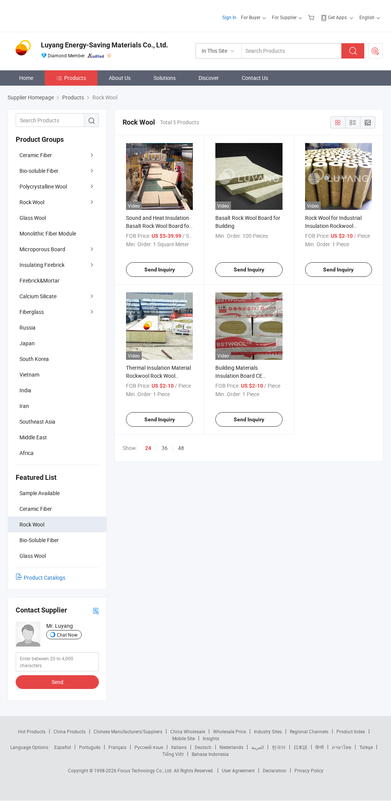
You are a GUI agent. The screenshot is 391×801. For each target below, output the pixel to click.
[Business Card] (96, 610)
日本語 (300, 747)
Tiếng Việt (173, 754)
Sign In (229, 17)
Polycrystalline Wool (43, 186)
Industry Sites (268, 731)
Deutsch (203, 747)
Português (89, 747)
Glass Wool (32, 217)
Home (26, 77)
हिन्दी (319, 747)
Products (75, 77)
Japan (27, 343)
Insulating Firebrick (42, 264)
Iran (24, 405)
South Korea (34, 358)
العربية (257, 747)
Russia (27, 327)
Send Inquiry (159, 269)
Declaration (274, 770)
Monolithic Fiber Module (47, 233)
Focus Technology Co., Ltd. (146, 770)
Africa (26, 453)
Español (62, 747)
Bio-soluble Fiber (38, 170)
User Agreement (238, 770)
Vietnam (29, 374)
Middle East (33, 437)
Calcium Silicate (38, 296)
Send (57, 682)
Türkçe (366, 747)
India (25, 390)
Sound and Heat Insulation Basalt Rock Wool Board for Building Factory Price (158, 225)
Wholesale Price (229, 731)
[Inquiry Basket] (312, 17)
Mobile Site (183, 738)
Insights (211, 738)
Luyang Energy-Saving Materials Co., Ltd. (104, 45)
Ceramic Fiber (35, 155)
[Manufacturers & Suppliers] (57, 15)
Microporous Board (42, 249)
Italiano (179, 747)
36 (165, 448)
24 (148, 448)
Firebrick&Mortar (39, 280)
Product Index (350, 731)
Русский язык (148, 747)
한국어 (279, 747)
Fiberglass (31, 311)
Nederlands (231, 747)
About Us (120, 77)
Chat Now (67, 635)
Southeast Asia (37, 421)
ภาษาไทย (341, 747)
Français (117, 747)
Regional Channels (309, 731)
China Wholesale (187, 731)
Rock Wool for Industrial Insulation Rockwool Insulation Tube (333, 225)
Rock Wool (31, 202)
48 (181, 448)
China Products (69, 731)
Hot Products (31, 731)
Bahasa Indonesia (210, 754)
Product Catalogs (44, 577)
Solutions (164, 77)
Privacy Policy (308, 770)
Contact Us (255, 77)
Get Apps (337, 17)
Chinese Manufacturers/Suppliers (128, 731)
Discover (209, 77)
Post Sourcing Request (375, 50)
